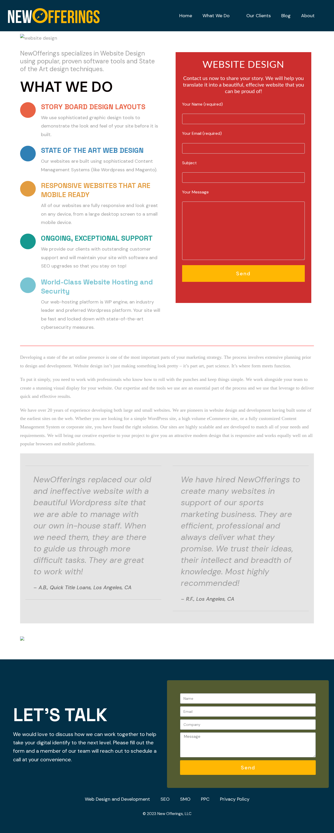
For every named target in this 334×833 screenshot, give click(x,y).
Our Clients (258, 16)
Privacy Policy (234, 799)
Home (185, 16)
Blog (286, 16)
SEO (165, 799)
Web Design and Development (117, 799)
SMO (185, 799)
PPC (205, 799)
